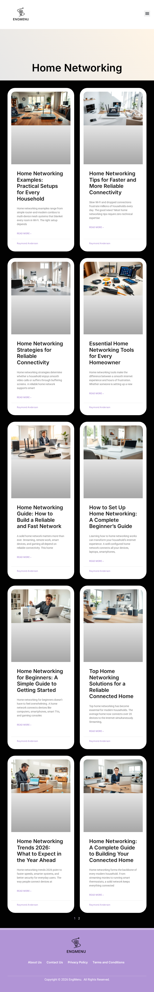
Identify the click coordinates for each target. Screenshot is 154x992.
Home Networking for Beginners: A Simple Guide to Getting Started (40, 680)
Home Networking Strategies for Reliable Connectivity (40, 353)
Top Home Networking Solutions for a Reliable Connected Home (111, 683)
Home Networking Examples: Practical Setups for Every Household (40, 186)
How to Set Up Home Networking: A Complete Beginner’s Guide (113, 516)
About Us (35, 962)
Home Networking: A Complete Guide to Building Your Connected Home (113, 850)
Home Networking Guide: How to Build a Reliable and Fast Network (40, 516)
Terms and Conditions (109, 962)
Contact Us (55, 962)
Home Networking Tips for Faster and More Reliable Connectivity (112, 183)
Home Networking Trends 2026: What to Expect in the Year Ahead (40, 850)
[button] (147, 13)
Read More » (24, 233)
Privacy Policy (78, 962)
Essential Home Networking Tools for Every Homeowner (111, 353)
